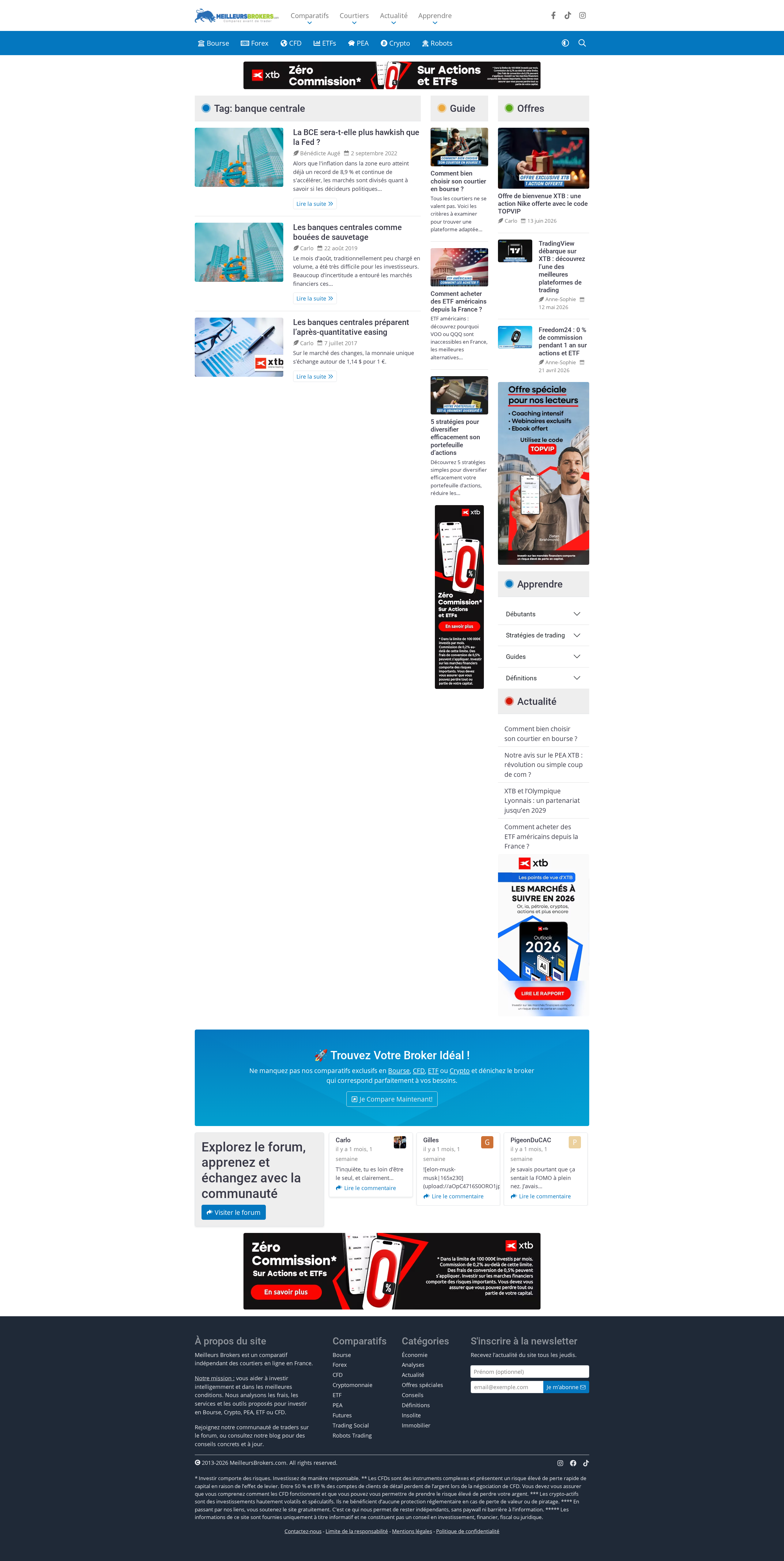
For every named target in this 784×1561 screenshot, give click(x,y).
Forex (259, 42)
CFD (294, 42)
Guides (516, 656)
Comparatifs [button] (310, 15)
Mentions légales (412, 1531)
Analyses (413, 1364)
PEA (362, 42)
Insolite (411, 1415)
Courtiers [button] (354, 15)
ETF (433, 1070)
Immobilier (416, 1425)
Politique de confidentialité (467, 1531)
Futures (342, 1415)
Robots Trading (352, 1435)
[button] (565, 43)
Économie (415, 1355)
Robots (441, 42)
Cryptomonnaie (352, 1385)
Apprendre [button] (435, 15)
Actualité (413, 1374)
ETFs (328, 42)
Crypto (398, 42)
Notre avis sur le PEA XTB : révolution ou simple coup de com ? (543, 764)
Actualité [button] (394, 15)
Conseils (413, 1395)
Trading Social (351, 1425)
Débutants (521, 614)
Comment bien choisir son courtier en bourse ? (540, 733)
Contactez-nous (303, 1531)
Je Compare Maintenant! (395, 1098)
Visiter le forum (237, 1212)
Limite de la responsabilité (357, 1531)
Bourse (217, 42)
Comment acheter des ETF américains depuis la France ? (541, 836)
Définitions (521, 678)
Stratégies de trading (535, 635)
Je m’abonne (563, 1387)
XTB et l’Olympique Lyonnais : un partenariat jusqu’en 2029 (542, 800)
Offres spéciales (422, 1385)
